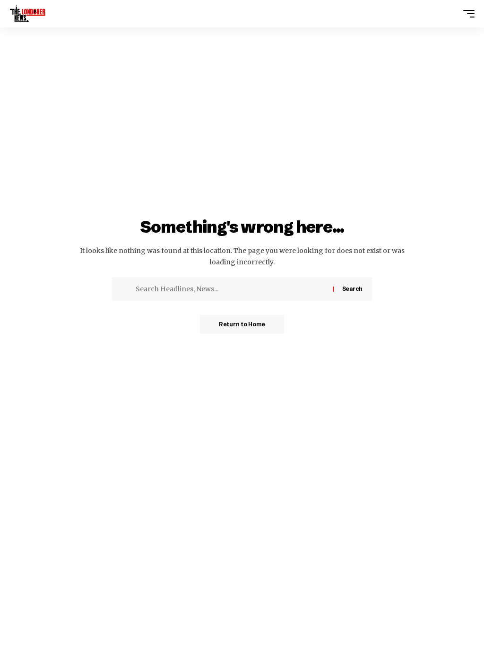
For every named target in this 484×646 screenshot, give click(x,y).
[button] (466, 13)
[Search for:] (231, 289)
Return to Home (242, 324)
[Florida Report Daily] (27, 14)
